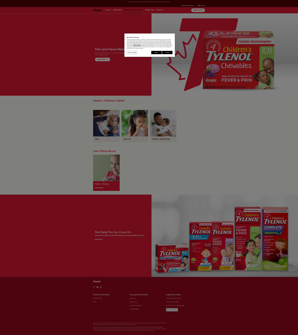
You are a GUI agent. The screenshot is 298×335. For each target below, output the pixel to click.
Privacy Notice (137, 45)
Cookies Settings (132, 52)
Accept (167, 52)
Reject (156, 52)
